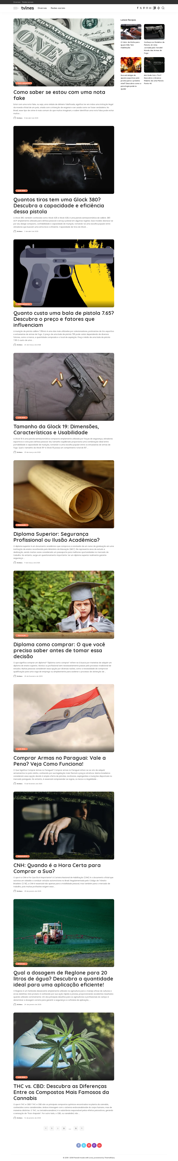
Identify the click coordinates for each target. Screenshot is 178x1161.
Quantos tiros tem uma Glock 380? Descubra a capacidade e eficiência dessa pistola (58, 205)
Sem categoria (24, 83)
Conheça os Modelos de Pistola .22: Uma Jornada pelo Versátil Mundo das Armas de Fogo (154, 47)
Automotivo (22, 856)
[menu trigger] (17, 8)
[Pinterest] (144, 8)
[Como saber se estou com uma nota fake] (63, 52)
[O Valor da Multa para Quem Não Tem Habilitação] (131, 32)
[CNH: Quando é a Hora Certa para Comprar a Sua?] (63, 826)
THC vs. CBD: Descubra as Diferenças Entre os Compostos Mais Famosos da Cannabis (61, 1092)
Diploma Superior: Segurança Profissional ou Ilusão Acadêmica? (56, 537)
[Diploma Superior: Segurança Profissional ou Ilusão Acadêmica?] (63, 494)
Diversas (21, 964)
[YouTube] (150, 8)
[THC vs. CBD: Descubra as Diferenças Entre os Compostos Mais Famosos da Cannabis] (63, 1046)
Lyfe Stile (21, 191)
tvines (27, 8)
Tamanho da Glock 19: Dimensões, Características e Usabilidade (56, 429)
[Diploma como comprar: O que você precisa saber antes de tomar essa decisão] (63, 605)
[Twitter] (141, 8)
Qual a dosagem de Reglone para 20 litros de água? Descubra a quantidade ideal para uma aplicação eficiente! (63, 978)
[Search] (163, 8)
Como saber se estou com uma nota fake (59, 95)
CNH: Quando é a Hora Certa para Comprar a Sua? (57, 868)
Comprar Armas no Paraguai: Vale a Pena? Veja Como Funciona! (59, 761)
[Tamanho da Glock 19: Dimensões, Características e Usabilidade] (63, 387)
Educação (22, 525)
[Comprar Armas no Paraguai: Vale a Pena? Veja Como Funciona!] (63, 718)
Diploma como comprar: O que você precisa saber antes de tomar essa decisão (59, 650)
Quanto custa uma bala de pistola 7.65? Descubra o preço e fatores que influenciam (63, 319)
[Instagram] (147, 8)
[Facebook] (138, 8)
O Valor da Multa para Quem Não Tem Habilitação (130, 45)
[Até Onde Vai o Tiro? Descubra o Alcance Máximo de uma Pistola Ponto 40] (154, 65)
